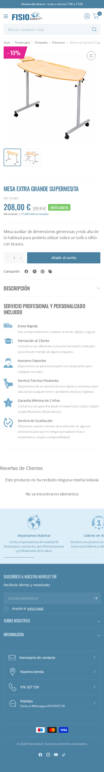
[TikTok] (63, 755)
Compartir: (12, 271)
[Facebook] (40, 755)
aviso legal (35, 608)
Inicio (7, 42)
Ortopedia (41, 42)
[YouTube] (56, 755)
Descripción (17, 288)
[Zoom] (91, 55)
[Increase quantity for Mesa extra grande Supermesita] (20, 258)
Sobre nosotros (17, 621)
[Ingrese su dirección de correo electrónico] (95, 598)
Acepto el (28, 608)
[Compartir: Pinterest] (42, 271)
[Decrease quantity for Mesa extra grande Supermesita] (7, 258)
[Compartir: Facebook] (26, 271)
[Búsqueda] (94, 29)
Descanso (58, 42)
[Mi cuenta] (87, 16)
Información (13, 634)
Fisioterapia (22, 42)
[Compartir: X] (34, 271)
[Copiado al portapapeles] (50, 271)
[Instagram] (48, 755)
